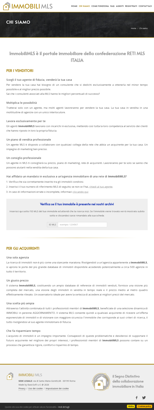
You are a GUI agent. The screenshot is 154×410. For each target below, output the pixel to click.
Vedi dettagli (63, 406)
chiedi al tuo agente (100, 186)
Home (133, 28)
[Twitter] (144, 398)
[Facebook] (137, 398)
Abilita (131, 406)
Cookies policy (144, 406)
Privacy (21, 388)
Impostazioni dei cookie (57, 388)
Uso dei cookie (35, 388)
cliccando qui (80, 191)
